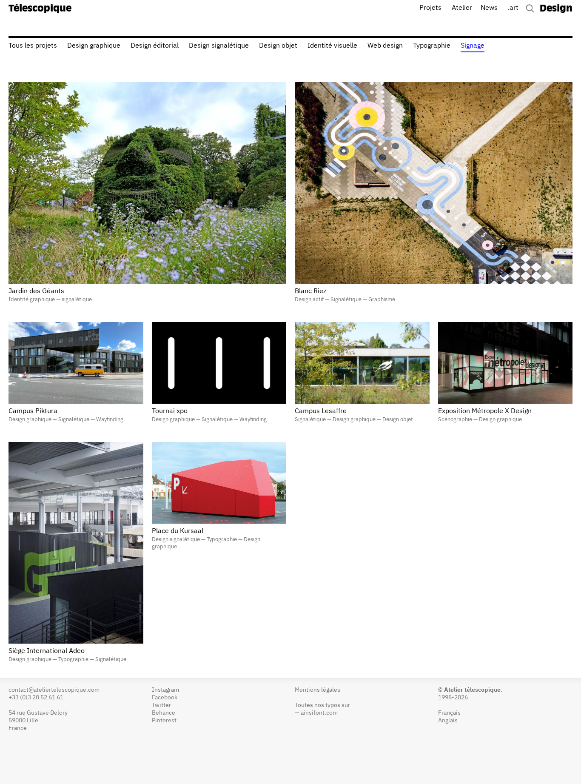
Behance (163, 713)
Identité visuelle (332, 46)
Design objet (278, 46)
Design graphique (93, 46)
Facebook (164, 698)
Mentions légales (317, 690)
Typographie (431, 46)
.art (513, 8)
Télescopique (40, 9)
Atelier (462, 8)
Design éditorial (155, 46)
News (489, 8)
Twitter (161, 705)
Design (556, 9)
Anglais (448, 721)
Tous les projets (33, 46)
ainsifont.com (319, 713)
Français (449, 713)
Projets (430, 8)
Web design (385, 46)
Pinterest (164, 721)
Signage (472, 46)
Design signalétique (219, 46)
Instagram (165, 690)
